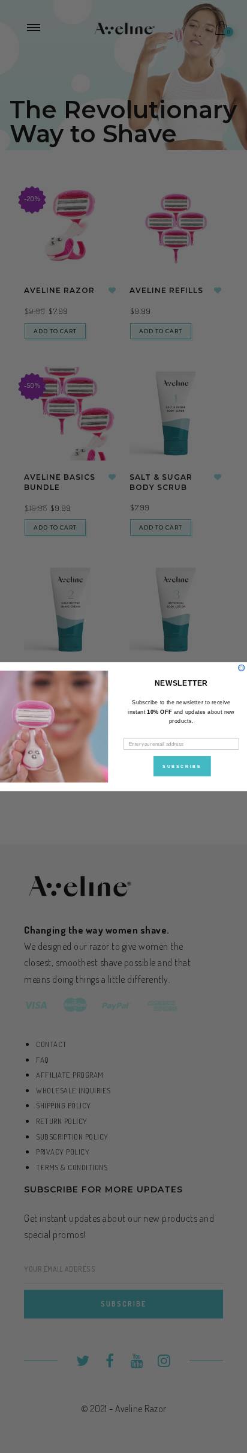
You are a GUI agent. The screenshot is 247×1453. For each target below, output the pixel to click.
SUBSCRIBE (181, 765)
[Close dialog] (242, 668)
